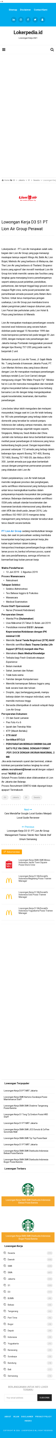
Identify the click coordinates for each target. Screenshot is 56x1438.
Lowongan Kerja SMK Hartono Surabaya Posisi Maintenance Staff (25, 1098)
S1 (26, 797)
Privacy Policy (43, 1417)
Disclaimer (25, 10)
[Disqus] (28, 969)
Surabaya (12, 1356)
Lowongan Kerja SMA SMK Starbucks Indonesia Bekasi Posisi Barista (26, 1152)
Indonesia (12, 1337)
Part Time (12, 1318)
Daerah (11, 1259)
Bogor (10, 1324)
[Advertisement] (28, 84)
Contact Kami (40, 10)
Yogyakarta (13, 1343)
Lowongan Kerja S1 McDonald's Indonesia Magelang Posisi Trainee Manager (35, 878)
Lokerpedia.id (27, 1431)
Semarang (13, 1376)
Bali (9, 1369)
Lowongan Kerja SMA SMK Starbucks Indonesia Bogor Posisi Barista (26, 1160)
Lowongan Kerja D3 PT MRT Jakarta (20, 1090)
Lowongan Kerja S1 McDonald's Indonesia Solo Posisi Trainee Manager (33, 894)
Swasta (37, 797)
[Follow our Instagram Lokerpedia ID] (21, 20)
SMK (10, 1266)
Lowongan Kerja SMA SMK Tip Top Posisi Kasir (25, 1138)
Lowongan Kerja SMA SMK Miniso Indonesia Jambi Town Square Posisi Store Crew (34, 862)
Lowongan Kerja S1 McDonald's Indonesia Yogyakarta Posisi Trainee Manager (36, 910)
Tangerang (13, 1311)
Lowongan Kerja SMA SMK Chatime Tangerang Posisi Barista (26, 1107)
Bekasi (11, 1305)
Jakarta (16, 797)
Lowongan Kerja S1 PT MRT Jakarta (20, 1123)
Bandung (12, 1363)
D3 (5, 797)
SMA (10, 1272)
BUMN (11, 1298)
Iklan (16, 1417)
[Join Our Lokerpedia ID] (42, 20)
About (7, 1417)
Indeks (28, 1421)
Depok (11, 1330)
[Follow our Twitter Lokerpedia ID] (35, 20)
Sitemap (13, 10)
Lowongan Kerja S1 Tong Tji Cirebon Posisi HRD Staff (26, 1115)
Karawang (12, 1350)
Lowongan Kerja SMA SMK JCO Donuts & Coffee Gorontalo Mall (26, 1130)
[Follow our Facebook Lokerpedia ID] (28, 20)
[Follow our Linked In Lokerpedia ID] (14, 20)
